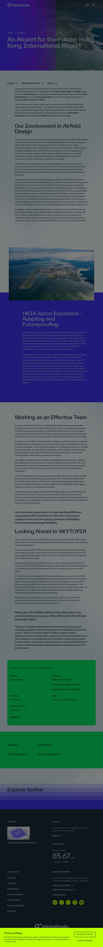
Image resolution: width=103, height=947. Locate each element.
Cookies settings (85, 941)
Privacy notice (10, 942)
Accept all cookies (85, 934)
